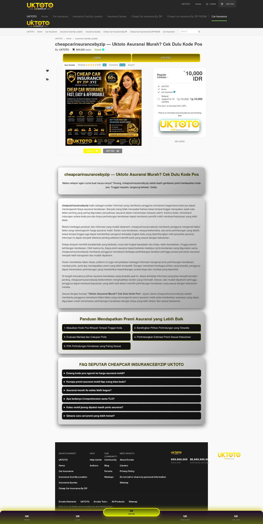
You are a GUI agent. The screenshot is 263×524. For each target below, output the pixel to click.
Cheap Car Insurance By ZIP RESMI (145, 31)
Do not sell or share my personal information (143, 477)
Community (110, 459)
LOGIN (97, 58)
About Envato (127, 459)
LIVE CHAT (236, 520)
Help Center (96, 459)
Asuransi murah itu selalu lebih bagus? (89, 390)
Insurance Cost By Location (71, 31)
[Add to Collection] (47, 79)
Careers (124, 465)
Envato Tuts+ (100, 501)
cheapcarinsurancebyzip (75, 205)
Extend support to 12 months (182, 99)
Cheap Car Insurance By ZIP (115, 31)
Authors (94, 465)
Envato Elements (67, 501)
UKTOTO (30, 31)
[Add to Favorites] (47, 71)
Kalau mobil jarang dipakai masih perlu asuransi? (94, 407)
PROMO (27, 520)
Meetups (109, 477)
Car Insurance (51, 31)
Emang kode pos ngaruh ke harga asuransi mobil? (95, 373)
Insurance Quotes (93, 31)
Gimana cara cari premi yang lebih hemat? (90, 415)
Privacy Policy (127, 471)
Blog (106, 465)
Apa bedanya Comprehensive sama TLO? (90, 398)
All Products (118, 501)
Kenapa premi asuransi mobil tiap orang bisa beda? (96, 381)
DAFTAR (166, 58)
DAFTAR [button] (110, 150)
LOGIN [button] (89, 150)
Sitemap (124, 482)
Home (39, 31)
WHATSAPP (185, 520)
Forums (108, 471)
